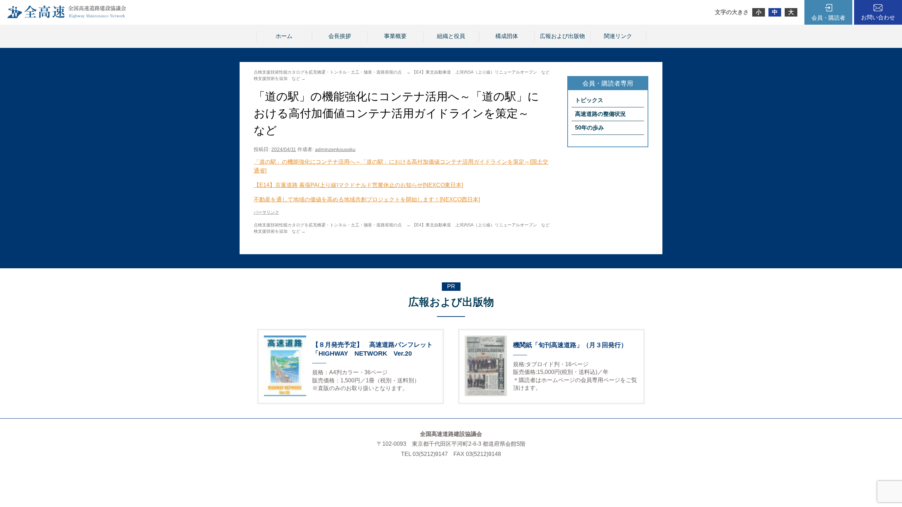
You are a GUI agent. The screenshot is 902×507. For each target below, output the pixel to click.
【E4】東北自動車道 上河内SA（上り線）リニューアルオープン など (478, 72)
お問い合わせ (878, 17)
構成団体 (506, 36)
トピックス (589, 100)
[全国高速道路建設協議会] (66, 16)
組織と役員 (451, 36)
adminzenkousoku (335, 149)
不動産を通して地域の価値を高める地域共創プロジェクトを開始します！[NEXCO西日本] (367, 199)
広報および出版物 (562, 36)
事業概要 (395, 36)
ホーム (284, 36)
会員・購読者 (828, 18)
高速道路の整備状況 (600, 114)
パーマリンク (266, 212)
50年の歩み (589, 128)
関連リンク (618, 36)
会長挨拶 (339, 36)
